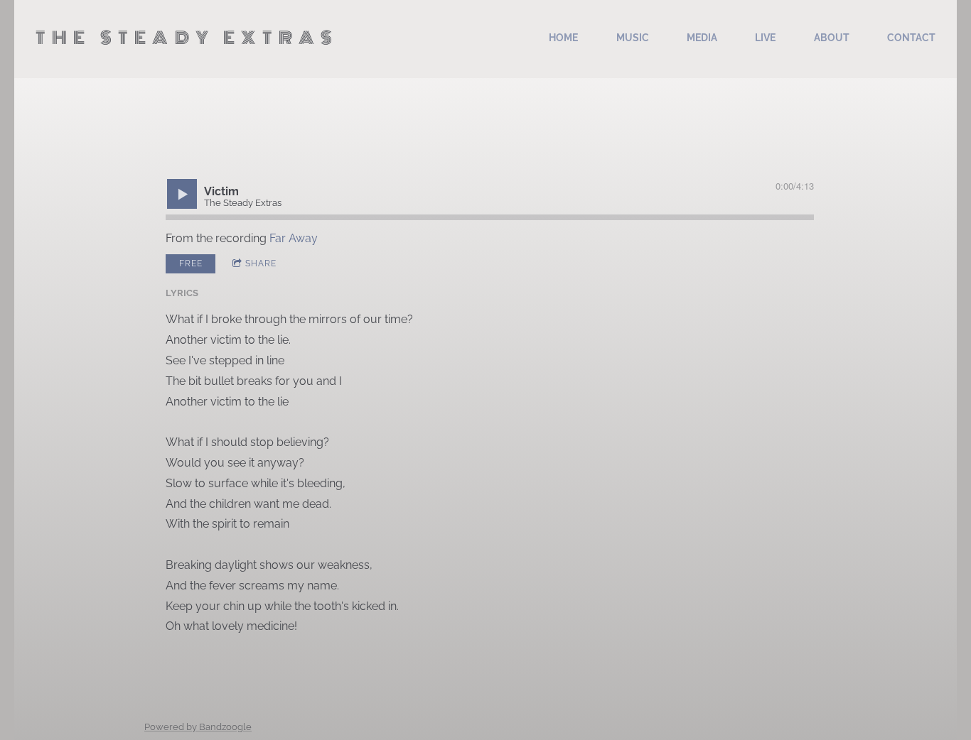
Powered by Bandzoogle (198, 726)
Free (191, 263)
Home (563, 37)
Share (261, 263)
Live (765, 37)
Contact (911, 37)
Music (632, 37)
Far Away (293, 238)
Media (702, 37)
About (831, 37)
